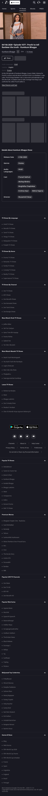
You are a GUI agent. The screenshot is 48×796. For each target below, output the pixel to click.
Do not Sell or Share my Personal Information (23, 456)
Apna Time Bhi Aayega (10, 336)
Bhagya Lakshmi (8, 403)
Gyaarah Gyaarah (9, 620)
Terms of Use (23, 451)
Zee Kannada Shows (10, 307)
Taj (4, 657)
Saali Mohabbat (8, 529)
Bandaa (6, 570)
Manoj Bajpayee (8, 699)
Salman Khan (7, 695)
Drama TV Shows (9, 261)
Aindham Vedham (9, 637)
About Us (22, 447)
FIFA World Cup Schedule (11, 761)
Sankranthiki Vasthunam (11, 541)
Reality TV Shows (8, 278)
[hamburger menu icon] (44, 2)
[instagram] (20, 440)
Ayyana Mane (7, 612)
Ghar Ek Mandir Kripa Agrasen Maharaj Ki (17, 415)
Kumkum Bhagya (8, 51)
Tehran (5, 537)
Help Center (35, 447)
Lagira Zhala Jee (8, 369)
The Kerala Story (8, 558)
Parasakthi (6, 566)
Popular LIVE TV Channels (11, 580)
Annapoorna (7, 499)
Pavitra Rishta (7, 340)
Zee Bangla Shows (9, 315)
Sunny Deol (7, 711)
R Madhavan (7, 682)
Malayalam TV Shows (10, 244)
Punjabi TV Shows (9, 249)
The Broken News (9, 641)
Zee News (6, 587)
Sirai (4, 553)
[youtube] (32, 440)
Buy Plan (16, 2)
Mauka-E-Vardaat (9, 411)
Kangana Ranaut (8, 728)
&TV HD (6, 595)
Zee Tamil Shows (8, 311)
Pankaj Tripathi (8, 703)
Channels (11, 447)
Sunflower (6, 662)
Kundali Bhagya (8, 487)
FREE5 (41, 9)
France (5, 766)
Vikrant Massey (8, 687)
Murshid (6, 616)
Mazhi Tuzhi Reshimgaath (11, 361)
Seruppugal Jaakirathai (10, 633)
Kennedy (6, 533)
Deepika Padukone (9, 691)
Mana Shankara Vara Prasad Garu (14, 545)
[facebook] (13, 440)
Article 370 (6, 562)
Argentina (6, 774)
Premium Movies (8, 518)
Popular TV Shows (8, 464)
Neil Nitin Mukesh (9, 716)
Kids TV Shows (8, 512)
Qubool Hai (7, 344)
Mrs (4, 549)
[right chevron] (4, 105)
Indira (5, 504)
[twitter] (26, 440)
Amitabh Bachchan (9, 724)
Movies (32, 9)
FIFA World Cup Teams (10, 757)
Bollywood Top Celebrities (11, 676)
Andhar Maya (7, 628)
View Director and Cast (9, 84)
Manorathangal (8, 624)
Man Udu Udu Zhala (9, 374)
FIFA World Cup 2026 (10, 753)
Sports (13, 9)
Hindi (16, 63)
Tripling (5, 666)
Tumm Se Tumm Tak (10, 474)
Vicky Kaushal (7, 707)
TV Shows (22, 9)
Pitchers (6, 670)
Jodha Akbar (7, 328)
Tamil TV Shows (8, 236)
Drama (9, 69)
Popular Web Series (8, 605)
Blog (4, 745)
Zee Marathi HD (8, 599)
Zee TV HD (6, 591)
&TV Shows (7, 299)
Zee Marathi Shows (9, 303)
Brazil (5, 782)
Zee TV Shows (7, 294)
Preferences (37, 451)
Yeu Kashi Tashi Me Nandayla (12, 365)
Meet (5, 399)
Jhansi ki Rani (7, 479)
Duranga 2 (6, 649)
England (6, 778)
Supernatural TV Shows (11, 282)
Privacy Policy (9, 451)
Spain (5, 770)
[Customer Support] (39, 2)
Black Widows (7, 645)
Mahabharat (7, 470)
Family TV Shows (8, 269)
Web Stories (7, 749)
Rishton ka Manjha (9, 394)
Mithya (5, 653)
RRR (4, 574)
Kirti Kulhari (7, 720)
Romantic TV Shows (9, 265)
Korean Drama (8, 508)
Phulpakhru (7, 378)
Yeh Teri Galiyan (8, 332)
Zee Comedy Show (9, 407)
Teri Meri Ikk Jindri (9, 349)
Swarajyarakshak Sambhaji (12, 382)
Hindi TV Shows (8, 228)
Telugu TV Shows (8, 240)
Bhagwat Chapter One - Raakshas (14, 524)
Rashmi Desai (7, 732)
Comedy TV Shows (9, 274)
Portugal (6, 786)
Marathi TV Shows (9, 232)
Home (4, 9)
